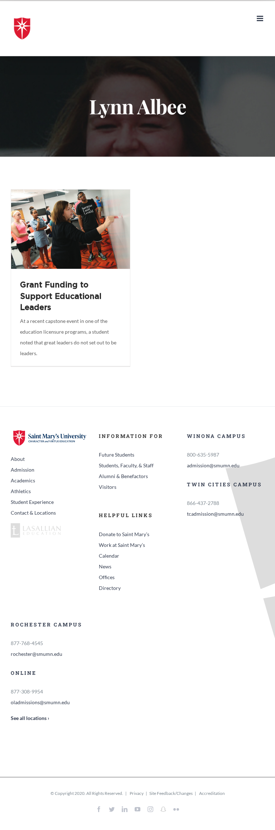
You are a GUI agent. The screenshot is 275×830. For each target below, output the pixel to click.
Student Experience (32, 502)
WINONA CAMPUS (216, 436)
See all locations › (30, 718)
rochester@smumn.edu (36, 654)
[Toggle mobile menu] (260, 18)
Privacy (136, 793)
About (18, 459)
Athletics (21, 491)
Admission (22, 470)
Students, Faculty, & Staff (126, 465)
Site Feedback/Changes (171, 793)
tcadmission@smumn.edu (215, 514)
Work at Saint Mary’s (122, 545)
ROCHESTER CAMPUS (46, 624)
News (105, 566)
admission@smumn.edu (213, 465)
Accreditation (212, 793)
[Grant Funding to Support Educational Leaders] (70, 229)
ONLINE (24, 672)
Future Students (116, 455)
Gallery (80, 229)
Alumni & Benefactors (123, 476)
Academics (23, 480)
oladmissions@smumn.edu (40, 702)
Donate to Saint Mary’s (124, 534)
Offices (107, 577)
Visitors (107, 487)
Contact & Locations (33, 513)
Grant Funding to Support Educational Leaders (60, 229)
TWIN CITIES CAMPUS (224, 484)
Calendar (109, 556)
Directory (110, 588)
